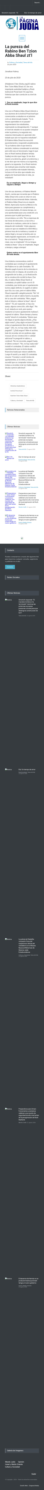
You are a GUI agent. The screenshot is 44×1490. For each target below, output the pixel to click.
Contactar (10, 567)
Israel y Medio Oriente (25, 522)
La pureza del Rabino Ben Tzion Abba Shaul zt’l (21, 51)
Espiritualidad (23, 459)
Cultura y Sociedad (15, 62)
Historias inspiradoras (17, 386)
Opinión (21, 1462)
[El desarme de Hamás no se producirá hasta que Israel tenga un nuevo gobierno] (10, 520)
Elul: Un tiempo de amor (33, 13)
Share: (8, 376)
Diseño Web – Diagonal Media (29, 1485)
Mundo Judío (23, 507)
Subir (33, 1474)
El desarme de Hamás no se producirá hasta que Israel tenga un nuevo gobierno (28, 518)
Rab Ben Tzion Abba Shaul (18, 396)
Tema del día (27, 62)
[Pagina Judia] (22, 28)
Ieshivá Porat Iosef (16, 391)
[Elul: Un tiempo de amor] (10, 461)
